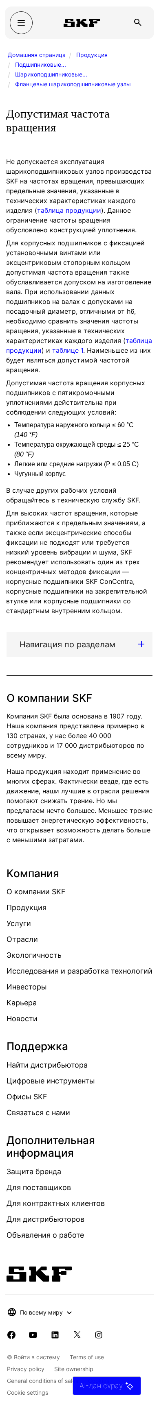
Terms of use (87, 1357)
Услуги (19, 923)
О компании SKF (36, 891)
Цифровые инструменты (51, 1081)
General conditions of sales (42, 1380)
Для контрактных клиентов (56, 1203)
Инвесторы (27, 987)
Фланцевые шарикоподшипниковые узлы (73, 84)
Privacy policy (25, 1368)
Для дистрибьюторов (45, 1219)
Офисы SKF (27, 1096)
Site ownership (73, 1368)
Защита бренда (34, 1171)
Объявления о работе (45, 1235)
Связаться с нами (38, 1112)
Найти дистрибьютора (47, 1065)
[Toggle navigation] (21, 23)
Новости (22, 1018)
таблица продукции (69, 210)
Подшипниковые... (40, 64)
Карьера (22, 1002)
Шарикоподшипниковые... (51, 74)
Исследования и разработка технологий (79, 971)
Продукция (92, 54)
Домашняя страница (37, 54)
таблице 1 (67, 350)
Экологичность (34, 955)
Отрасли (22, 939)
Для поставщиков (39, 1187)
